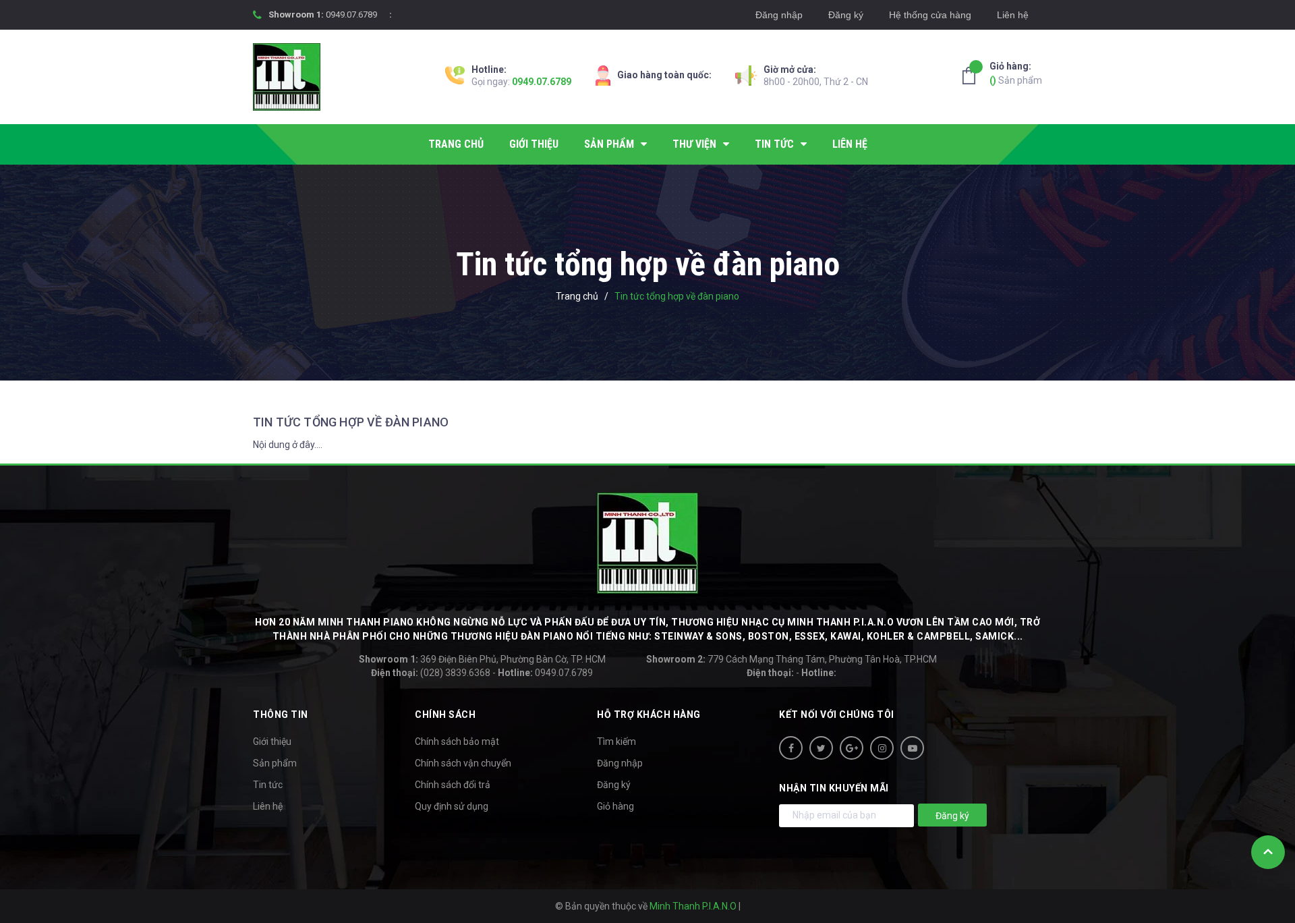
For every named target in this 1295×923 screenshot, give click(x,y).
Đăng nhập (779, 14)
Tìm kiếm (616, 741)
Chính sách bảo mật (457, 741)
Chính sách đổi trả (452, 784)
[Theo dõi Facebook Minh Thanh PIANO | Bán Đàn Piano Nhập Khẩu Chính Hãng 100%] (791, 748)
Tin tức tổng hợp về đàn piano (351, 422)
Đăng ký (845, 14)
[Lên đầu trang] (1268, 852)
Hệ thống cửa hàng (930, 14)
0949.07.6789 (351, 14)
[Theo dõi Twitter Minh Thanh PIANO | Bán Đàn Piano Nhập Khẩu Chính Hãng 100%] (821, 748)
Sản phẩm (1015, 73)
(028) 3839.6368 (430, 672)
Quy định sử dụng (451, 806)
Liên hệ (1013, 14)
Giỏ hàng (615, 806)
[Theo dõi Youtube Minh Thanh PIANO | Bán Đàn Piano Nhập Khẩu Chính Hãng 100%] (912, 748)
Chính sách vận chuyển (463, 763)
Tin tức (268, 784)
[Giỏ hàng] (972, 75)
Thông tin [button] (280, 714)
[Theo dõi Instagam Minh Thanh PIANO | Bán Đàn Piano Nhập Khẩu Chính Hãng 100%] (882, 748)
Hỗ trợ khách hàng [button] (649, 714)
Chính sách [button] (445, 714)
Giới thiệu (272, 741)
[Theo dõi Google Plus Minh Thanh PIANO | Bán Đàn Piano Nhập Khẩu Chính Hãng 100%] (851, 748)
